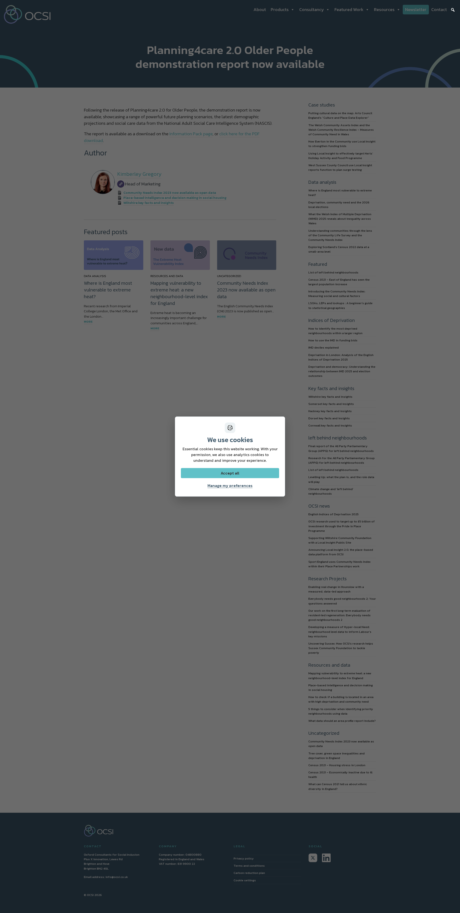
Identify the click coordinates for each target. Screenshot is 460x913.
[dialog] (230, 456)
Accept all (230, 473)
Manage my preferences (230, 485)
